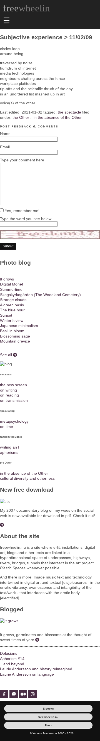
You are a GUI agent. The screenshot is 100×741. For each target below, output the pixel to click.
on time (6, 426)
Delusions (8, 653)
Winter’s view (11, 320)
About (48, 725)
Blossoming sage (15, 336)
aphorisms (9, 452)
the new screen (13, 385)
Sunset (6, 315)
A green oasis (12, 305)
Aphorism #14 (12, 658)
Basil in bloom (12, 331)
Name (5, 133)
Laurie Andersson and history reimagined (36, 669)
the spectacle (69, 112)
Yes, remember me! (21, 210)
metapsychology (14, 421)
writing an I (9, 447)
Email (5, 147)
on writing (8, 390)
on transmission (14, 400)
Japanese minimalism (19, 325)
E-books (48, 708)
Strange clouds (13, 299)
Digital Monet (11, 284)
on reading (9, 395)
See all (6, 355)
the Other (20, 117)
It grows (7, 279)
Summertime (11, 289)
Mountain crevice (15, 341)
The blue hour (12, 310)
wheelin (26, 8)
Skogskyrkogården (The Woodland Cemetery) (40, 294)
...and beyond (12, 664)
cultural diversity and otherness (27, 478)
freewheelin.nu (48, 716)
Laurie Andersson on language (27, 674)
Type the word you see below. (26, 218)
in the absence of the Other (58, 117)
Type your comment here (22, 160)
